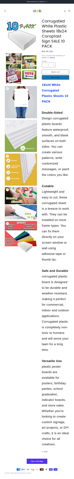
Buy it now (55, 77)
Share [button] (46, 451)
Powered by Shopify (25, 473)
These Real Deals (15, 473)
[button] (5, 11)
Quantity (44, 61)
